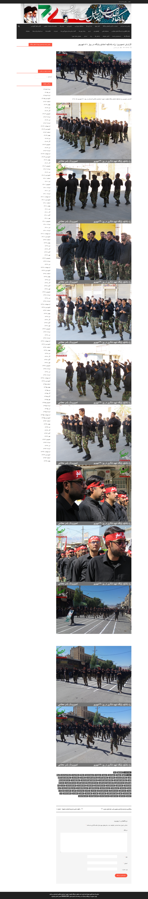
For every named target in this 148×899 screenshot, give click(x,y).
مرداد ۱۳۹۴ (46, 442)
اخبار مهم (97, 26)
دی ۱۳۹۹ (47, 246)
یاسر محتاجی (116, 47)
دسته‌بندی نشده (116, 36)
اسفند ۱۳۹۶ (46, 347)
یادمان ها (97, 36)
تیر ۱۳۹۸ (47, 298)
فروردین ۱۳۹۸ (45, 307)
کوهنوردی (96, 31)
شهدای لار (62, 790)
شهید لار (95, 793)
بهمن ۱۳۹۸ (47, 276)
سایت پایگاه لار (115, 788)
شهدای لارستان (127, 793)
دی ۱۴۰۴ (47, 108)
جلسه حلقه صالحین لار (70, 783)
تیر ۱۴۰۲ (47, 172)
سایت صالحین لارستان (102, 790)
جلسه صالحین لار (110, 785)
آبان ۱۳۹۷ (47, 323)
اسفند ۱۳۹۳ (46, 458)
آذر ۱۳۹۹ (47, 249)
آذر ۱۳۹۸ (47, 283)
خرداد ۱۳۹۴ (46, 448)
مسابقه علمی (105, 31)
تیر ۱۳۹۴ (47, 445)
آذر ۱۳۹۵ (47, 393)
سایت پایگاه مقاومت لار (82, 788)
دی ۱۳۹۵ (47, 390)
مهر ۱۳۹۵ (47, 399)
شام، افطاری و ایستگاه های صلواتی (121, 31)
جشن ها (62, 26)
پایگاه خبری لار (75, 775)
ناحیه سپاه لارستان (83, 796)
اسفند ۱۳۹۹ (46, 240)
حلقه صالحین (90, 785)
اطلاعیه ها (48, 31)
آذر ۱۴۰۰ (47, 212)
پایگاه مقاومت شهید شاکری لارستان (89, 780)
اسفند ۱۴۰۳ (46, 132)
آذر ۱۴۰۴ (47, 111)
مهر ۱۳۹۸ (47, 289)
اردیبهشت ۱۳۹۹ (45, 267)
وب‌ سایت (124, 869)
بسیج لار (118, 775)
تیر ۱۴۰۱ (47, 190)
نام (126, 857)
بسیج (124, 775)
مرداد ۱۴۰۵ (46, 89)
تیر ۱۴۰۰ (47, 227)
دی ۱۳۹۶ (47, 353)
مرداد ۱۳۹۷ (46, 332)
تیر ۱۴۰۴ (47, 120)
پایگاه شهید (112, 777)
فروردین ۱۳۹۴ (45, 455)
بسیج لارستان (111, 775)
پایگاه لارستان (76, 777)
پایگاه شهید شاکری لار (92, 777)
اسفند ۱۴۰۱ (46, 178)
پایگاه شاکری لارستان (121, 777)
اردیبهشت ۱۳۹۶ (45, 378)
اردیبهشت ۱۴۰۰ (45, 233)
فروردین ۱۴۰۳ (45, 157)
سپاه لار (87, 790)
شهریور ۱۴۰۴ (46, 114)
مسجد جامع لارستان (104, 796)
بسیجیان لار (97, 775)
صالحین (81, 793)
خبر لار (62, 785)
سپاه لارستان (81, 790)
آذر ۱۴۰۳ (47, 141)
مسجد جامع (122, 796)
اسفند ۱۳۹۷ (46, 310)
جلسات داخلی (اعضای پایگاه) (110, 26)
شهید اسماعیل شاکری (112, 793)
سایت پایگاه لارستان (105, 788)
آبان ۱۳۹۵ (47, 396)
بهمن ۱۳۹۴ (47, 424)
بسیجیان (104, 775)
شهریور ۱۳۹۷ (46, 329)
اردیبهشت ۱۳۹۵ (45, 415)
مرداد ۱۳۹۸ (46, 295)
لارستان (128, 796)
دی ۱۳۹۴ (47, 427)
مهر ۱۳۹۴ (47, 436)
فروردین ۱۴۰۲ (45, 175)
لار (61, 793)
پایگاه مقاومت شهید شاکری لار (105, 780)
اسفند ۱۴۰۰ (46, 203)
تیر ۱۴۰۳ (47, 147)
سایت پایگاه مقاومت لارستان (68, 788)
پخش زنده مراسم (123, 1)
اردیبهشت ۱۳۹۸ (45, 304)
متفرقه (28, 31)
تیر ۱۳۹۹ (47, 264)
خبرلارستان (123, 788)
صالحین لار (75, 793)
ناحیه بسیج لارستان (94, 796)
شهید (120, 793)
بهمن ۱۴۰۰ (47, 206)
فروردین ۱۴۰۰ (45, 237)
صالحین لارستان (67, 793)
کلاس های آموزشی (36, 26)
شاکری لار (68, 790)
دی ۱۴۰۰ (47, 209)
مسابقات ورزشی (79, 26)
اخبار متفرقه (106, 36)
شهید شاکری (102, 793)
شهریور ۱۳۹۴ (46, 439)
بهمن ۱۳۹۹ (47, 243)
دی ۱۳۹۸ (47, 280)
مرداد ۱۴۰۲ (46, 169)
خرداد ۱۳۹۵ (46, 412)
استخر (85, 36)
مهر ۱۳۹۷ (47, 326)
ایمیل (125, 863)
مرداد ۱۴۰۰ (46, 224)
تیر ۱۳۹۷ (47, 335)
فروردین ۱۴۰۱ (45, 200)
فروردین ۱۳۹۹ (45, 270)
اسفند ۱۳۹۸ (46, 273)
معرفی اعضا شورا (76, 36)
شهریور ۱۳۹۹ (46, 258)
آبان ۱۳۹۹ (47, 252)
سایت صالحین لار (113, 790)
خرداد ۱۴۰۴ (46, 123)
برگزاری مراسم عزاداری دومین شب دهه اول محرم (117, 809)
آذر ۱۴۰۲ (47, 163)
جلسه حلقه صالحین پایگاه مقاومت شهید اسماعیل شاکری (112, 783)
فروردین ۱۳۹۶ (45, 381)
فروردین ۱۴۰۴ (45, 129)
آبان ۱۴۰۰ (47, 215)
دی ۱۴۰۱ (47, 181)
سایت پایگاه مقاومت (94, 788)
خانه (129, 1)
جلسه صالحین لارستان (100, 785)
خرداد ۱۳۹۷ (46, 338)
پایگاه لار (83, 777)
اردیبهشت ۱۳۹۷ (45, 341)
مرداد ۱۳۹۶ (46, 369)
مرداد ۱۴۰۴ (46, 117)
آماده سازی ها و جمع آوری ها (68, 31)
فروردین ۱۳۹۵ (45, 418)
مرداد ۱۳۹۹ (46, 261)
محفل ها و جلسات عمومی (50, 26)
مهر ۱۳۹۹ (47, 255)
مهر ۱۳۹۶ (47, 362)
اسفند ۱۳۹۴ (46, 421)
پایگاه (82, 775)
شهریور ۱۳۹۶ (46, 365)
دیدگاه (125, 830)
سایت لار (94, 790)
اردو (89, 31)
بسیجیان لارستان (89, 775)
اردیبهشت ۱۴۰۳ (45, 154)
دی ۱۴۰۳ (47, 138)
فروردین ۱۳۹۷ (45, 344)
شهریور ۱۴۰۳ (46, 144)
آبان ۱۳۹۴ (47, 433)
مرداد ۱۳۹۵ (46, 405)
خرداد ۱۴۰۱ (46, 194)
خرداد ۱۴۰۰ (46, 230)
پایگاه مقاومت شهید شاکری (120, 780)
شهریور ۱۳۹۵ (46, 402)
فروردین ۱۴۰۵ (45, 98)
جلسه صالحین (119, 785)
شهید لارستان (88, 793)
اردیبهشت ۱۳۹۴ (45, 451)
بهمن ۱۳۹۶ (47, 350)
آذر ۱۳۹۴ (47, 430)
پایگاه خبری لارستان (65, 775)
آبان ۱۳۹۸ (47, 286)
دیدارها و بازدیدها (38, 31)
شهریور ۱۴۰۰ (46, 221)
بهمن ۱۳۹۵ (47, 387)
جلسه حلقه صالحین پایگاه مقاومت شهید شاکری (87, 783)
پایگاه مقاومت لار (75, 780)
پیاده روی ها (82, 31)
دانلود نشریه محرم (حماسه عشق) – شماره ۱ (68, 809)
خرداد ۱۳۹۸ (46, 301)
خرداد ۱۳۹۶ (46, 375)
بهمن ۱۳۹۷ (47, 313)
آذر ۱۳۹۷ (47, 319)
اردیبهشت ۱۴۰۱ (45, 197)
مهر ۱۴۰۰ (47, 218)
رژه (91, 36)
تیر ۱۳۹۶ (47, 372)
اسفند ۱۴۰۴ (46, 101)
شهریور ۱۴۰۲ (46, 166)
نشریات (56, 31)
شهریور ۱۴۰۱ (46, 184)
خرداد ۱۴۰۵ (46, 95)
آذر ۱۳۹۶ (47, 356)
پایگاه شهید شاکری (103, 777)
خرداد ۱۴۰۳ (46, 151)
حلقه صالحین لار (81, 785)
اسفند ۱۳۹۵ (46, 384)
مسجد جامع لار (114, 796)
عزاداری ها (89, 26)
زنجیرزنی (69, 26)
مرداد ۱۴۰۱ (46, 187)
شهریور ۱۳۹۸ (46, 292)
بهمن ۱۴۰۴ (47, 104)
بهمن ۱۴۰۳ (47, 135)
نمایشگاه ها (127, 36)
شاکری (74, 790)
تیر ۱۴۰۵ (47, 92)
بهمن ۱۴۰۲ (47, 160)
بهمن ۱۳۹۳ (47, 461)
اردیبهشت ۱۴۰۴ (45, 126)
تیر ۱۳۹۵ (47, 409)
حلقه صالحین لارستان (71, 785)
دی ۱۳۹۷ (47, 316)
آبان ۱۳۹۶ (47, 359)
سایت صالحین (122, 790)
